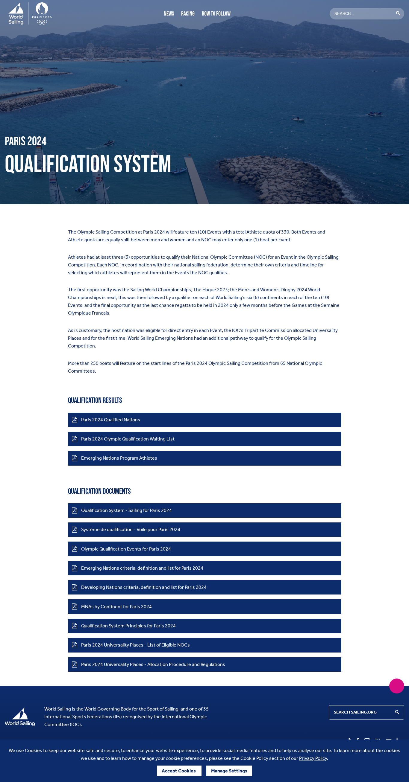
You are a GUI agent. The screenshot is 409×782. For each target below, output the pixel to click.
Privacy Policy (313, 758)
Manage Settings (229, 771)
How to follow (216, 13)
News (169, 13)
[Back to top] (396, 686)
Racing (188, 13)
